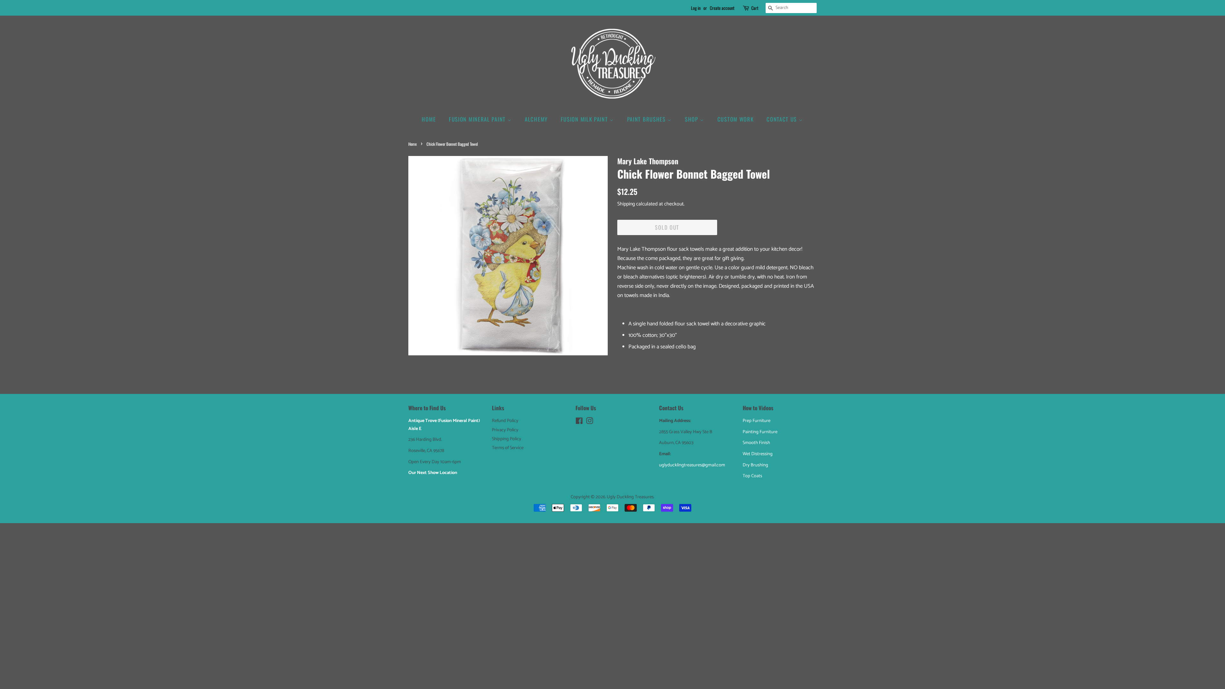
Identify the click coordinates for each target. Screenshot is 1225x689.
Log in (696, 7)
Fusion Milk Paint (585, 119)
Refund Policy (505, 421)
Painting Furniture (760, 432)
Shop (692, 119)
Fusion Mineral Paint (478, 119)
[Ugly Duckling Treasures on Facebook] (579, 422)
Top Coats (752, 476)
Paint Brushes (647, 119)
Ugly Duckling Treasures (630, 497)
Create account (722, 7)
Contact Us (783, 119)
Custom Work (735, 119)
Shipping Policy (506, 439)
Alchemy (536, 119)
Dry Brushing (755, 465)
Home (429, 119)
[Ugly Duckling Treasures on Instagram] (589, 422)
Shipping (626, 204)
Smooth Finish (756, 443)
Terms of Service (507, 448)
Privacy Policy (505, 430)
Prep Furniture (756, 421)
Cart (754, 7)
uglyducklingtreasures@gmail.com (692, 465)
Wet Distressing (758, 454)
